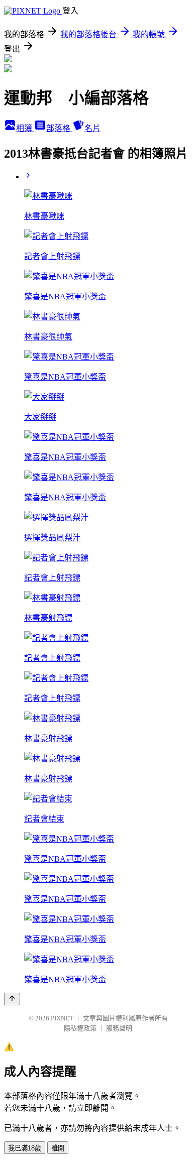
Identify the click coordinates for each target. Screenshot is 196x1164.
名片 (92, 128)
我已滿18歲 (24, 1148)
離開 (57, 1148)
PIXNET (62, 1018)
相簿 (25, 128)
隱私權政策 (80, 1028)
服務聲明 (119, 1028)
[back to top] (12, 999)
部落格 (59, 128)
